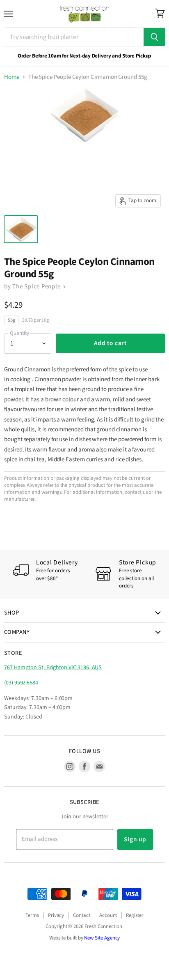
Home (11, 77)
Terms (32, 915)
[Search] (154, 37)
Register (134, 915)
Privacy (56, 915)
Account (108, 915)
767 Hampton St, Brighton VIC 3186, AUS (53, 667)
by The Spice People (33, 286)
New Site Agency (102, 938)
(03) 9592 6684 (21, 683)
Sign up (135, 839)
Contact (81, 915)
